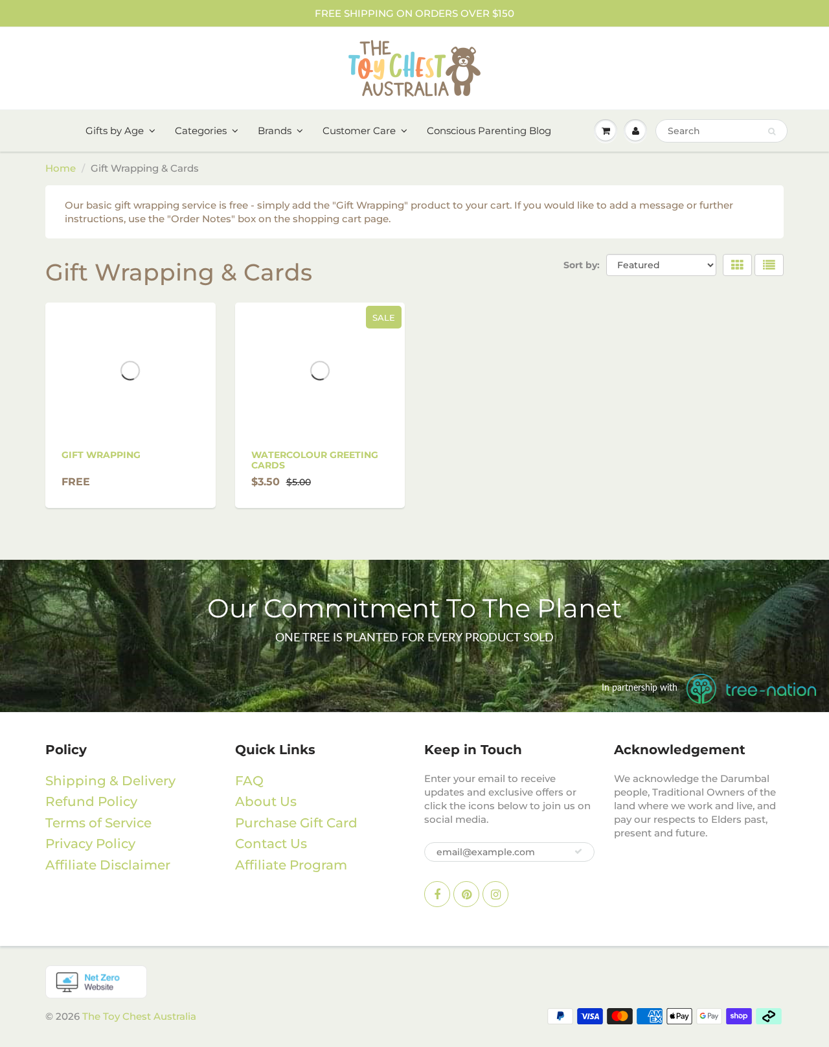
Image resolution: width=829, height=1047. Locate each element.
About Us (266, 801)
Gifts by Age (114, 130)
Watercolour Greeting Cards (314, 460)
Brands (274, 130)
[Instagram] (495, 894)
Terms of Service (98, 823)
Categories (201, 130)
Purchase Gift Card (296, 823)
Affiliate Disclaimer (107, 865)
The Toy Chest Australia (139, 1016)
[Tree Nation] (414, 981)
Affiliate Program (291, 865)
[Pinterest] (466, 894)
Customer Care (359, 130)
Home (60, 168)
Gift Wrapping (101, 455)
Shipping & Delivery (110, 780)
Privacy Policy (90, 843)
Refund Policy (91, 801)
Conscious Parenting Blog (489, 130)
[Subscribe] (578, 851)
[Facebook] (437, 894)
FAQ (249, 780)
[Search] (771, 131)
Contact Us (271, 843)
